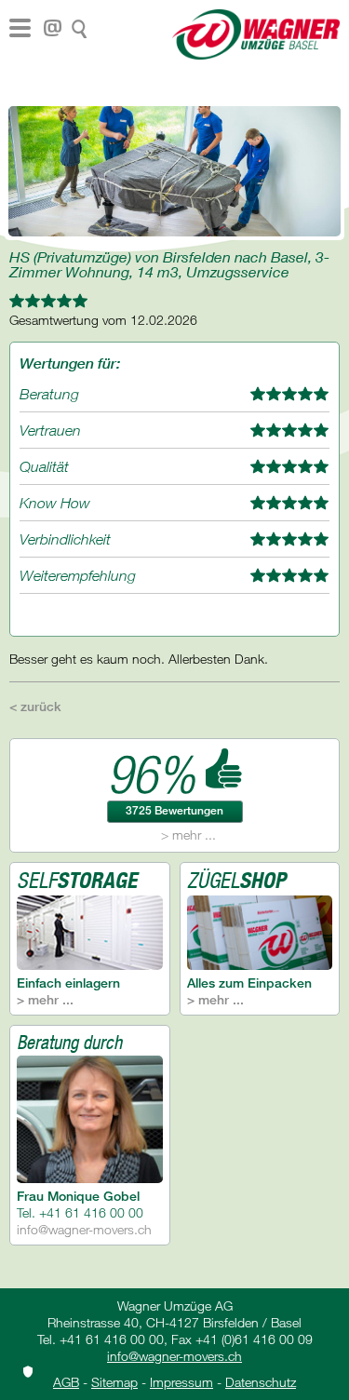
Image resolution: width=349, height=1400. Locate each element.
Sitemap (114, 1382)
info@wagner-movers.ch (84, 1229)
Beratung (49, 393)
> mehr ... (188, 834)
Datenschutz (260, 1382)
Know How (55, 502)
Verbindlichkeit (65, 539)
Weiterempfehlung (78, 575)
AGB (66, 1382)
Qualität (44, 466)
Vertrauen (50, 430)
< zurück (35, 706)
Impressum (181, 1382)
